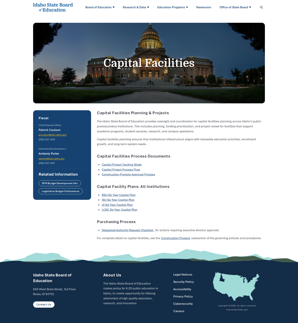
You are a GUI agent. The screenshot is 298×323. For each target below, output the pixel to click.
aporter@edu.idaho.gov (51, 158)
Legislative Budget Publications (60, 191)
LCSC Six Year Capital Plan (119, 210)
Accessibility (182, 289)
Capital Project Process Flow (121, 170)
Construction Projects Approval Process (128, 174)
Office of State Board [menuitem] (234, 7)
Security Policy (183, 282)
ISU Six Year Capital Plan (118, 200)
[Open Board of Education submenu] (114, 7)
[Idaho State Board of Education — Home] (53, 7)
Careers (178, 311)
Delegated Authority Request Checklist (127, 230)
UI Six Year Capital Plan (117, 205)
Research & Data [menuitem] (134, 7)
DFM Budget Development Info (60, 183)
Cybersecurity (183, 304)
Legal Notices (182, 274)
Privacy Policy (183, 296)
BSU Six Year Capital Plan (119, 195)
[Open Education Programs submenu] (187, 7)
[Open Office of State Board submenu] (250, 7)
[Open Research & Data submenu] (148, 7)
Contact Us (43, 304)
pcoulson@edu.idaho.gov (53, 134)
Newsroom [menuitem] (203, 7)
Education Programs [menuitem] (171, 7)
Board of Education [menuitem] (98, 7)
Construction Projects (175, 238)
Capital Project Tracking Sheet (122, 165)
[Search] (261, 7)
